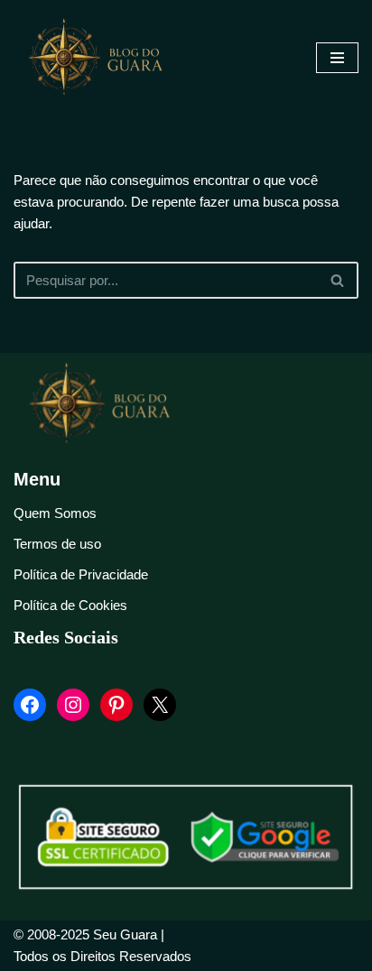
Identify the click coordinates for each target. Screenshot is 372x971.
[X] (160, 705)
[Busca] (338, 280)
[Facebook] (30, 705)
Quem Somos (55, 513)
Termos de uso (57, 543)
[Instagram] (73, 705)
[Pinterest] (116, 705)
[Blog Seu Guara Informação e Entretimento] (104, 58)
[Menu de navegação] (337, 57)
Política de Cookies (70, 605)
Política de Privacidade (81, 574)
